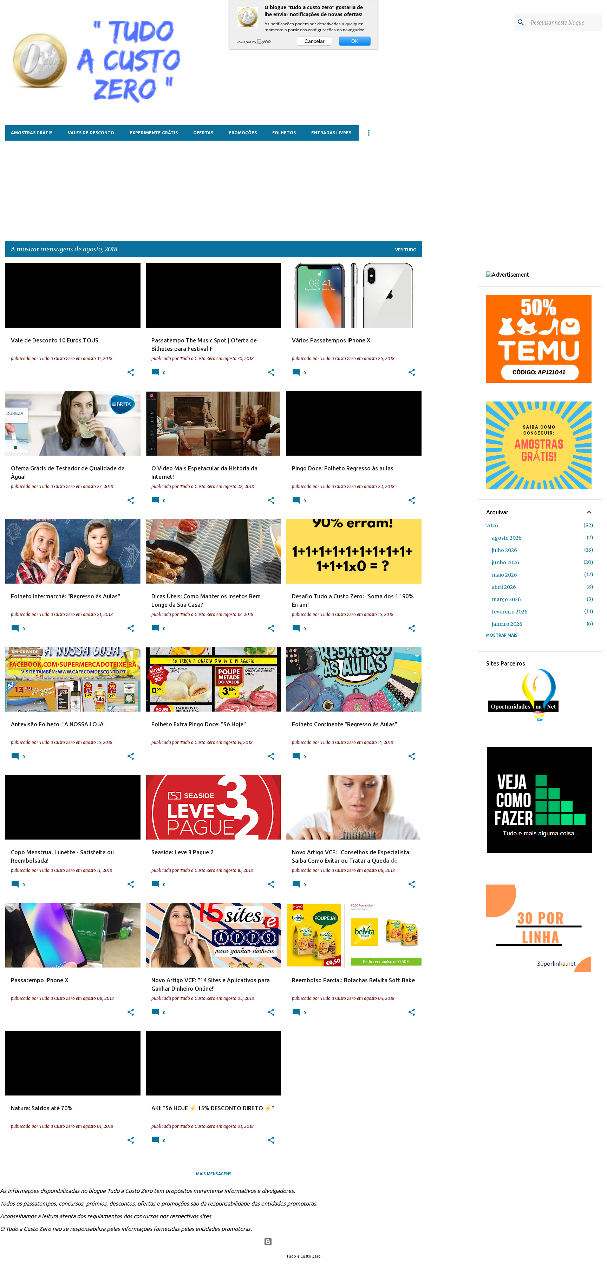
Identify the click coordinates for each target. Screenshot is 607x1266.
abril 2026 (504, 587)
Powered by (246, 41)
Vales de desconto (91, 132)
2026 (492, 525)
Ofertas (203, 132)
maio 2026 (504, 575)
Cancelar (315, 41)
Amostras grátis (31, 132)
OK (354, 41)
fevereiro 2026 (510, 612)
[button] (130, 372)
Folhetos (284, 132)
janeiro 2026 (507, 624)
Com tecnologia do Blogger (308, 1242)
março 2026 (506, 599)
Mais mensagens (213, 1173)
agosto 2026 (507, 538)
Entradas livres (331, 132)
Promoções (243, 132)
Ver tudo (406, 250)
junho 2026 (505, 562)
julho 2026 (504, 550)
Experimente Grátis (154, 132)
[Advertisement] (175, 185)
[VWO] (264, 41)
